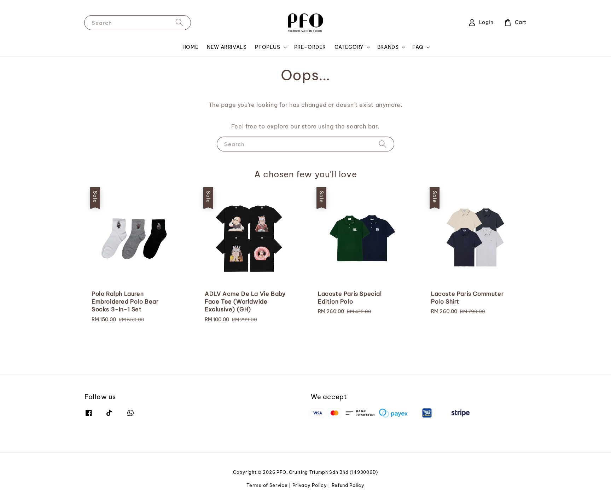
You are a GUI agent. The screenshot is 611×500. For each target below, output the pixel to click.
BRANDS (388, 47)
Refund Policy (348, 485)
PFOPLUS (267, 47)
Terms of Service (266, 485)
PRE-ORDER (310, 47)
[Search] (179, 22)
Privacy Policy (309, 485)
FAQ (417, 47)
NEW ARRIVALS (226, 47)
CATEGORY (348, 47)
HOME (190, 47)
